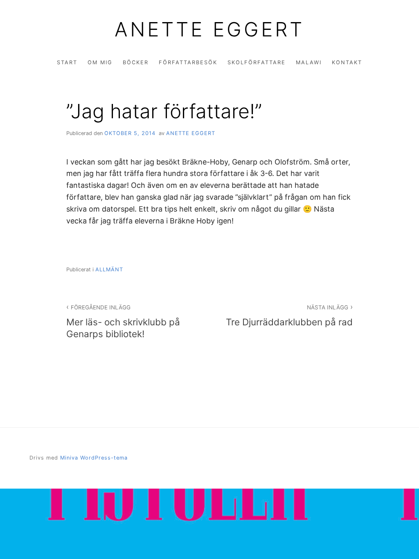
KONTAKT (347, 62)
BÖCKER (136, 62)
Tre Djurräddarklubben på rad (289, 315)
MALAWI (309, 62)
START (67, 62)
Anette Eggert (209, 29)
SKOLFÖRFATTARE (257, 62)
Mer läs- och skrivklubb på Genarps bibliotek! (123, 321)
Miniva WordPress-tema (94, 458)
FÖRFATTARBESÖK (188, 62)
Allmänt (109, 269)
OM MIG (100, 62)
